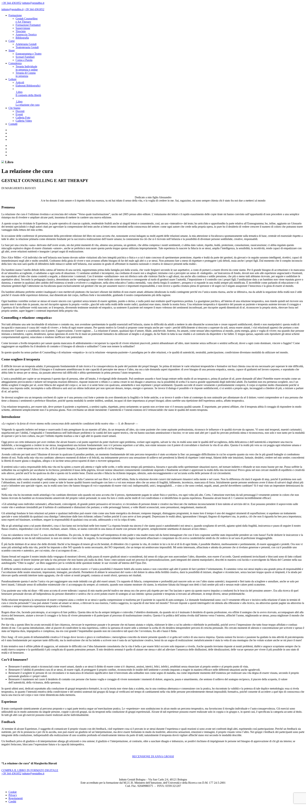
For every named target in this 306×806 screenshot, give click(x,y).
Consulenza (15, 63)
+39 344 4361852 (11, 2)
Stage (11, 50)
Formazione (15, 15)
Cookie (12, 791)
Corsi (11, 40)
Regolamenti (15, 798)
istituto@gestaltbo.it (33, 2)
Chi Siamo (14, 107)
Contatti (12, 123)
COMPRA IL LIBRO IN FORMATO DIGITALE (29, 770)
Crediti (12, 801)
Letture (12, 79)
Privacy (12, 795)
